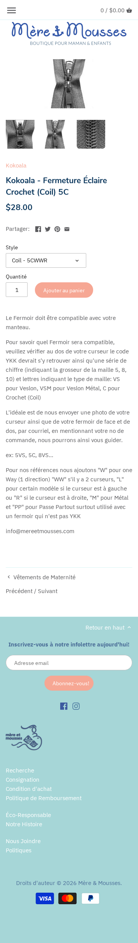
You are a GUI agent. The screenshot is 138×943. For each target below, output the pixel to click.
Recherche (20, 770)
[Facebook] (63, 706)
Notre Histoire (24, 824)
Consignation (22, 779)
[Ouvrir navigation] (11, 10)
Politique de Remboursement (44, 798)
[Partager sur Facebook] (38, 228)
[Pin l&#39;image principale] (57, 228)
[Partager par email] (67, 228)
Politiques (18, 850)
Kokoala (16, 165)
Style (12, 247)
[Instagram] (76, 706)
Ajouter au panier (64, 290)
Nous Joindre (23, 841)
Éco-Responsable (28, 815)
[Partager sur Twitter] (48, 228)
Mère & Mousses (99, 883)
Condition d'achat (29, 788)
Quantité (16, 276)
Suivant (48, 591)
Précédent (19, 591)
